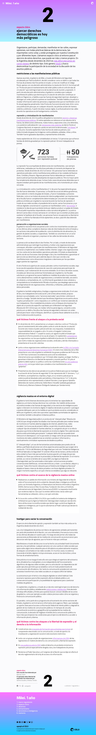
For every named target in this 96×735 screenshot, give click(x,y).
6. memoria (21, 713)
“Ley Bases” (71, 127)
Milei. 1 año (12, 3)
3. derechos (21, 706)
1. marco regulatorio (24, 702)
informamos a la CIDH (61, 638)
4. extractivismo (23, 708)
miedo (58, 63)
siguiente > (75, 686)
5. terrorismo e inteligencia (27, 710)
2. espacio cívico (23, 704)
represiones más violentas (52, 125)
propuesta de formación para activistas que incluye (51, 629)
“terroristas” (71, 205)
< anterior (67, 686)
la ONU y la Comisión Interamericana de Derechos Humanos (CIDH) (48, 348)
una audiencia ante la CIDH (31, 645)
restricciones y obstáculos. (56, 589)
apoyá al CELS (22, 726)
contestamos (72, 335)
